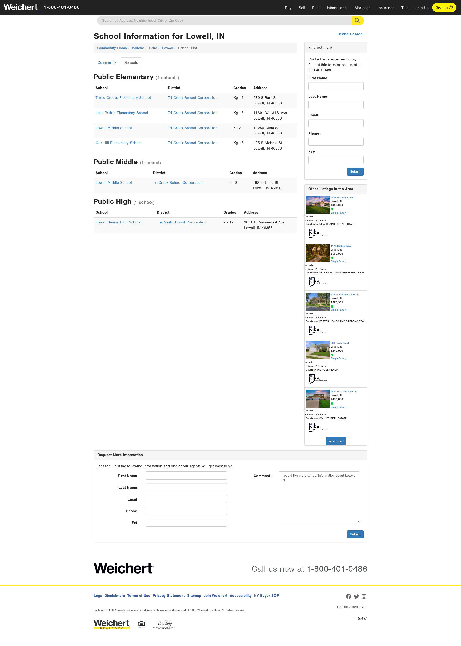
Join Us (422, 8)
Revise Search (350, 34)
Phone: (314, 133)
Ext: (311, 152)
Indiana (138, 48)
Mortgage (362, 8)
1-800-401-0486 (62, 7)
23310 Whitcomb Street (344, 294)
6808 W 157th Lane (342, 197)
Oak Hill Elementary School (119, 142)
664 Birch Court (340, 342)
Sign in (442, 7)
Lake (153, 48)
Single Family (338, 212)
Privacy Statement (169, 595)
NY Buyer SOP (266, 595)
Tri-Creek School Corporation (193, 97)
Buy (288, 8)
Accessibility (241, 595)
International (337, 8)
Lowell (167, 48)
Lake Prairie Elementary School (122, 112)
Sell (302, 8)
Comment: (262, 475)
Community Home (112, 48)
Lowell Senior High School (118, 222)
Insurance (386, 8)
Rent (316, 8)
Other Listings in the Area (330, 189)
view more (336, 441)
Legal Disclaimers (109, 595)
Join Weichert (215, 595)
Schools (131, 62)
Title (404, 8)
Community (106, 62)
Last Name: (318, 96)
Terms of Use (138, 595)
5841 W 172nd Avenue (344, 391)
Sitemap (194, 595)
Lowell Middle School (114, 128)
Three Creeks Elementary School (123, 97)
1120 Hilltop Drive (341, 246)
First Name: (318, 78)
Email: (313, 115)
